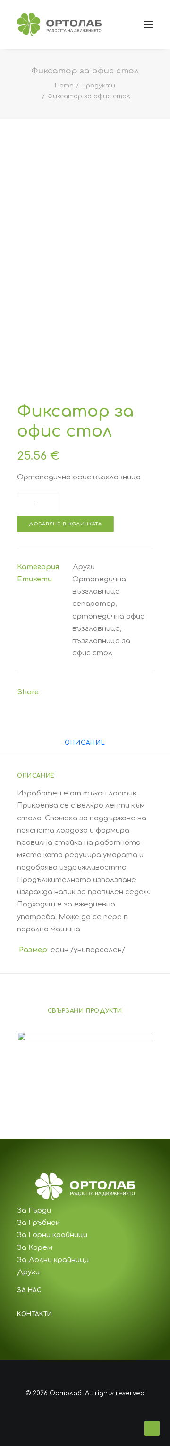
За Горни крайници (52, 1235)
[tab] (85, 747)
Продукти (98, 85)
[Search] (105, 24)
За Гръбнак (38, 1223)
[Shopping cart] (120, 24)
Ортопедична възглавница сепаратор (99, 591)
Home (64, 85)
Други (83, 567)
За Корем (34, 1248)
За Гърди (34, 1211)
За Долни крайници (53, 1260)
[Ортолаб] (59, 24)
